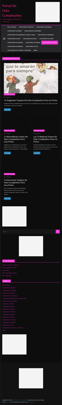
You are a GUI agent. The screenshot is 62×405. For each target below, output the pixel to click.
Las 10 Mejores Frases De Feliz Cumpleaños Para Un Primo (45, 139)
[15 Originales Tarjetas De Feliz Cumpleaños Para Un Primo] (31, 78)
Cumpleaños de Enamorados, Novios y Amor (21, 35)
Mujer (35, 50)
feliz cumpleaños (6, 275)
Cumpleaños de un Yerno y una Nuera (19, 50)
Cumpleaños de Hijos (13, 38)
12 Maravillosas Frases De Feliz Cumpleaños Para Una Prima (16, 139)
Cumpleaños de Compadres (32, 31)
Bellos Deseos (11, 27)
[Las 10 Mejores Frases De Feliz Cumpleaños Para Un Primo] (45, 123)
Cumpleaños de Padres (46, 38)
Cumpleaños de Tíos (32, 46)
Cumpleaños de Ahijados (44, 27)
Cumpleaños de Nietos (30, 38)
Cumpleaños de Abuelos (26, 27)
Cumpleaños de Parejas (33, 42)
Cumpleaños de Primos (50, 42)
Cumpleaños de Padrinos (15, 42)
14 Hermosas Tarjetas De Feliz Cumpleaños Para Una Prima (15, 182)
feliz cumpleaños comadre (9, 267)
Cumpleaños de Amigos (14, 31)
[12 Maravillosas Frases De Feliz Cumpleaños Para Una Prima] (16, 123)
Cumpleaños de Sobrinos (15, 46)
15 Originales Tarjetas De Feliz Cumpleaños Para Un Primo (30, 100)
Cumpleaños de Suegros (8, 322)
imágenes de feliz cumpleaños (10, 265)
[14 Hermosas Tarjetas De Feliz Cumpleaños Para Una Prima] (16, 166)
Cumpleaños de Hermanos (46, 35)
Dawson (9, 97)
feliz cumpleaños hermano (9, 273)
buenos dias (5, 270)
